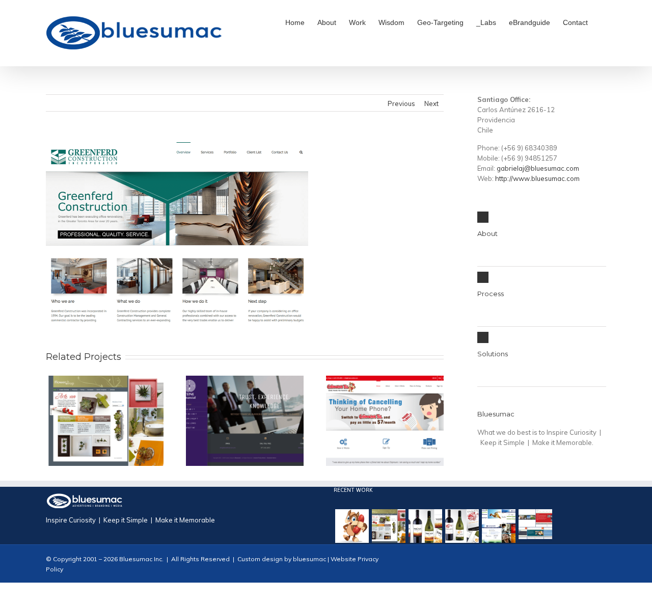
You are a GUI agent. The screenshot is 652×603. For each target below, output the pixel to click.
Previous (401, 103)
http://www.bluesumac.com (537, 178)
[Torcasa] (425, 526)
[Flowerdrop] (388, 526)
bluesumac (308, 559)
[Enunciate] (498, 526)
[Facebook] (570, 565)
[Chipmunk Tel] (352, 526)
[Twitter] (587, 565)
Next (431, 103)
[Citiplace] (535, 526)
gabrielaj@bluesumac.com (538, 168)
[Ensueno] (462, 526)
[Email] (603, 565)
